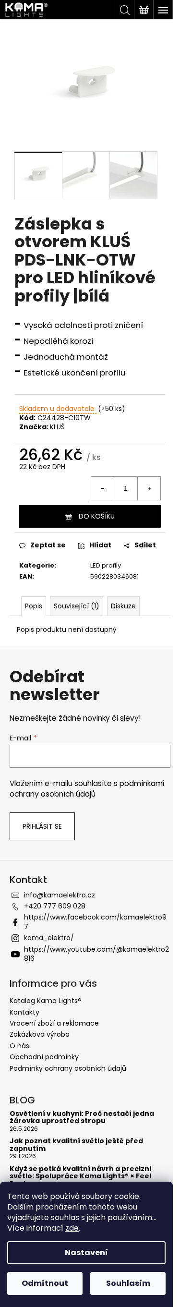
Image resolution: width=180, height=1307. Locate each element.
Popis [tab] (33, 606)
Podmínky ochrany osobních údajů (68, 1068)
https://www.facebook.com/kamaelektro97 (95, 921)
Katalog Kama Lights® (46, 1000)
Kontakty (24, 1012)
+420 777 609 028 (54, 906)
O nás (19, 1046)
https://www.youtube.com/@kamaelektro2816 (96, 953)
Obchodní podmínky (44, 1057)
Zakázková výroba (40, 1034)
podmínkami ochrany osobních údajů (87, 788)
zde (72, 1228)
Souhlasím (128, 1283)
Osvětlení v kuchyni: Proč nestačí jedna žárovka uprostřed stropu (82, 1117)
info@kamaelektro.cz (59, 895)
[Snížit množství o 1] (102, 488)
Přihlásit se (42, 826)
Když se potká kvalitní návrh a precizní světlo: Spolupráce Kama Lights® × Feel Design (81, 1176)
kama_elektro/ (49, 938)
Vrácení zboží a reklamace (54, 1023)
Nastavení (86, 1252)
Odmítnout (45, 1283)
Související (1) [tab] (76, 606)
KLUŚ (57, 427)
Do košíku (97, 516)
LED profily (105, 565)
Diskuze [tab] (123, 606)
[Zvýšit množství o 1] (148, 488)
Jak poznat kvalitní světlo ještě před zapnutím (76, 1145)
